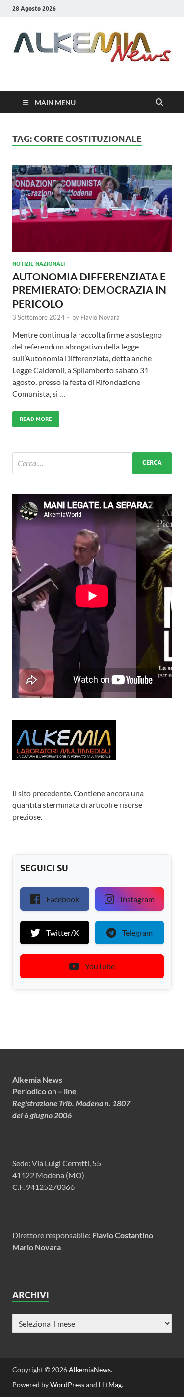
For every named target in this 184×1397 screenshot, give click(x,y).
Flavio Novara (100, 317)
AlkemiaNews (90, 1369)
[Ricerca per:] (92, 463)
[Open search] (159, 102)
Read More (32, 416)
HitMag (110, 1384)
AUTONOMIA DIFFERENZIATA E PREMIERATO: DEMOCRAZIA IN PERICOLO (89, 290)
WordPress (67, 1384)
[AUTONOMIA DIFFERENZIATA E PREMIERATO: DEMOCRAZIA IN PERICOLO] (92, 208)
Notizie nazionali (38, 263)
